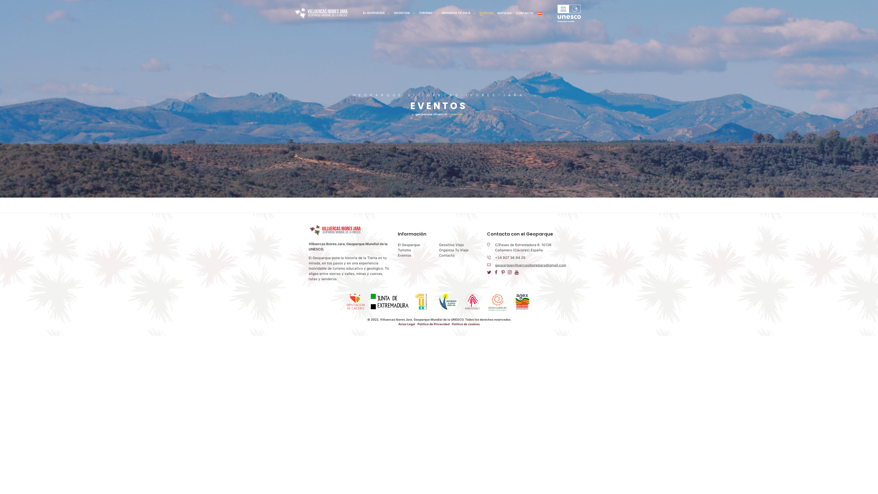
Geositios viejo (451, 245)
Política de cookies (466, 324)
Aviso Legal (406, 324)
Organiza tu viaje (456, 13)
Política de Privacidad (434, 324)
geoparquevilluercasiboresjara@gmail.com (530, 265)
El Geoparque (374, 13)
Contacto (524, 13)
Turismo (425, 13)
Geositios (402, 13)
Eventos (486, 13)
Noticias (505, 13)
